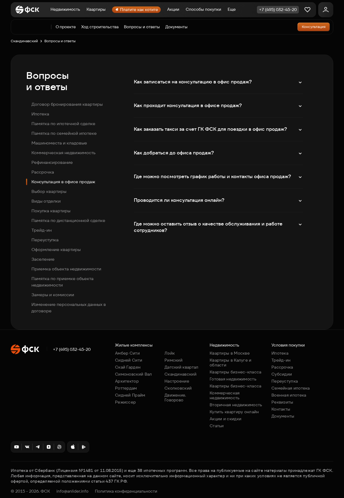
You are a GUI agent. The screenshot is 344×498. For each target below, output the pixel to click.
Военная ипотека (288, 395)
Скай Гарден (128, 367)
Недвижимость (65, 9)
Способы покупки (203, 9)
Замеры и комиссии (52, 295)
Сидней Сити (128, 360)
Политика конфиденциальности (126, 491)
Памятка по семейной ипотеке (64, 133)
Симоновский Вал (133, 374)
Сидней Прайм (130, 395)
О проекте (66, 26)
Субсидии (281, 374)
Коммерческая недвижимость (63, 153)
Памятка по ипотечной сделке (63, 123)
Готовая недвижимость (233, 379)
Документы (176, 26)
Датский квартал (181, 367)
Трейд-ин (41, 230)
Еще (232, 9)
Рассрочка (42, 172)
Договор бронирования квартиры (67, 104)
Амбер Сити (127, 353)
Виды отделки (46, 201)
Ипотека (40, 114)
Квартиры (96, 9)
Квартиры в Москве (230, 353)
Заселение (43, 259)
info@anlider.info (72, 491)
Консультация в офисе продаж (63, 182)
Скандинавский (24, 41)
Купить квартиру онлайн (234, 411)
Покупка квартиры (50, 211)
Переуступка (45, 240)
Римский (173, 360)
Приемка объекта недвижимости (66, 269)
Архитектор (127, 381)
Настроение (176, 381)
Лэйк (169, 353)
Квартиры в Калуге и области (231, 363)
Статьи (217, 425)
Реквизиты (282, 402)
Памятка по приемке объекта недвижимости (62, 282)
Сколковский (178, 388)
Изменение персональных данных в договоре (68, 308)
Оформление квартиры (56, 249)
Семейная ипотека (290, 388)
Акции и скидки (225, 418)
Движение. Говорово (175, 397)
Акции (173, 9)
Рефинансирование (52, 162)
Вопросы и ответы (142, 26)
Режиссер (125, 402)
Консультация (313, 26)
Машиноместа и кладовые (59, 143)
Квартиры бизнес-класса (235, 372)
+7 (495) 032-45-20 (72, 349)
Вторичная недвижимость (236, 404)
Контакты (280, 409)
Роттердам (126, 388)
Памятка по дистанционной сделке (68, 220)
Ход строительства (100, 26)
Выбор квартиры (48, 191)
